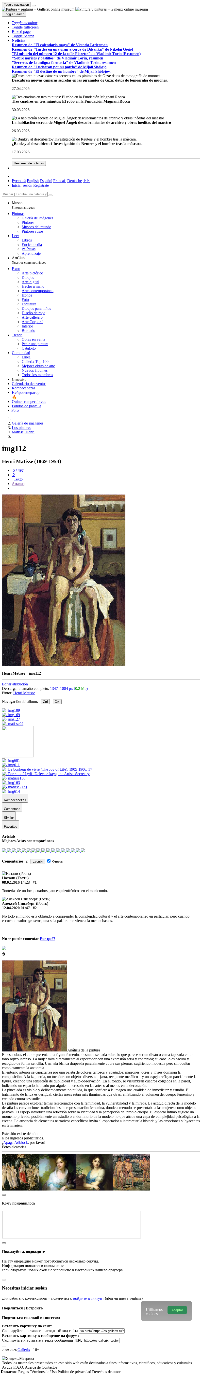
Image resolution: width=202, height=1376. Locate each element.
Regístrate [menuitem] (41, 185)
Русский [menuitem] (19, 181)
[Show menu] (34, 5)
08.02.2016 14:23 (16, 882)
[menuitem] (86, 181)
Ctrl (45, 702)
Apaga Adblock (15, 1142)
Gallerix (23, 1350)
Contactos (49, 1367)
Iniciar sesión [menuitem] (22, 185)
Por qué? (47, 938)
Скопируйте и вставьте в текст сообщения (37, 1340)
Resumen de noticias (29, 163)
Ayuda (7, 1367)
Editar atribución (15, 684)
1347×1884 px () (69, 688)
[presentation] (106, 488)
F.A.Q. (19, 1367)
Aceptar (177, 1310)
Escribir (38, 861)
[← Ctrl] (12, 724)
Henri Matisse (24, 693)
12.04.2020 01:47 (16, 908)
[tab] (18, 470)
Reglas (24, 1372)
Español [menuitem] (46, 181)
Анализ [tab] (18, 484)
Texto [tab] (18, 479)
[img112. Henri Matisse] (63, 665)
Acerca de (33, 1367)
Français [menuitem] (59, 181)
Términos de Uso (44, 1372)
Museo (23, 205)
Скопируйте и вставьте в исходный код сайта (40, 1331)
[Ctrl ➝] (11, 760)
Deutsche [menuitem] (74, 181)
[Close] (50, 195)
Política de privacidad (75, 1372)
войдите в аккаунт (88, 1298)
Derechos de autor (106, 1372)
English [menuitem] (33, 181)
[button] (24, 23)
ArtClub (29, 260)
